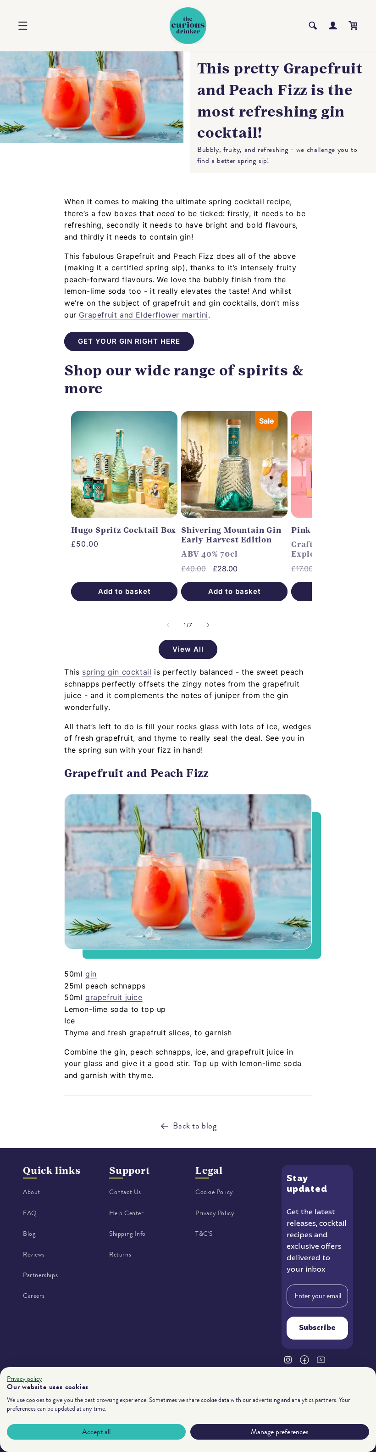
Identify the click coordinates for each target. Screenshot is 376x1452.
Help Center (126, 1213)
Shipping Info (127, 1234)
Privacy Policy (214, 1213)
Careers (33, 1296)
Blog (29, 1234)
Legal (209, 1170)
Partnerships (40, 1275)
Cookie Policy (214, 1192)
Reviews (33, 1254)
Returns (120, 1254)
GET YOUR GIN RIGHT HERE (129, 341)
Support (129, 1170)
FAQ (30, 1213)
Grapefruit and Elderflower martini (143, 314)
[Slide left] (168, 625)
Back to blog (194, 1126)
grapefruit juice (114, 997)
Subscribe (317, 1328)
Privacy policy (24, 1379)
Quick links (52, 1170)
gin (91, 973)
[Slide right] (208, 625)
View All (188, 649)
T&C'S (204, 1234)
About (31, 1192)
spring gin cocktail (116, 671)
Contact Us (125, 1192)
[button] (23, 26)
